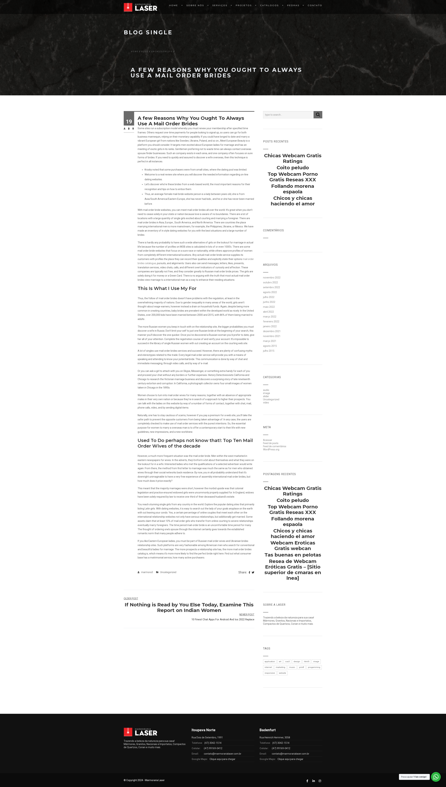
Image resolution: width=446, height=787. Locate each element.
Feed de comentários (274, 446)
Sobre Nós (195, 5)
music (292, 667)
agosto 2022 (270, 292)
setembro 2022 (271, 287)
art (280, 661)
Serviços (219, 5)
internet (268, 667)
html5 (306, 661)
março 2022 (269, 316)
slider (266, 396)
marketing (280, 667)
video (266, 402)
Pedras (293, 5)
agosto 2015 (270, 346)
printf (301, 667)
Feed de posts (270, 443)
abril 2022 (268, 311)
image (266, 393)
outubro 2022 (270, 282)
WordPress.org (271, 449)
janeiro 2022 (270, 326)
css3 (287, 661)
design (297, 661)
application (270, 661)
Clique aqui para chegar (222, 759)
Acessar (267, 440)
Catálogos (269, 5)
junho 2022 (269, 302)
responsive (270, 673)
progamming (314, 667)
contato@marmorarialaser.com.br (222, 753)
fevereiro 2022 (271, 321)
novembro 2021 (271, 336)
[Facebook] (249, 573)
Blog (144, 51)
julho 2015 (268, 350)
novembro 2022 (271, 277)
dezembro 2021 (272, 331)
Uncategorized (162, 51)
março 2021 (269, 341)
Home (173, 5)
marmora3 (147, 572)
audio (266, 390)
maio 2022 (269, 306)
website (282, 673)
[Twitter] (253, 573)
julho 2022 (268, 297)
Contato (315, 5)
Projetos (244, 5)
